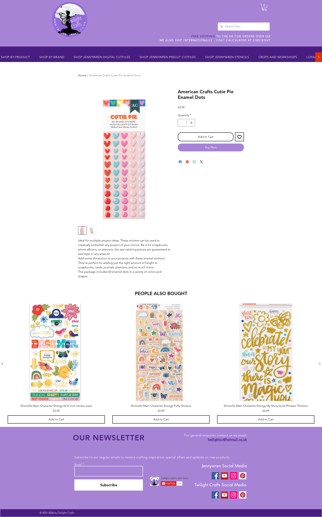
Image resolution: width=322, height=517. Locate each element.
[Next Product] (320, 363)
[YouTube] (224, 475)
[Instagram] (233, 475)
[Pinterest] (242, 475)
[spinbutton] (186, 122)
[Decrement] (181, 122)
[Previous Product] (2, 363)
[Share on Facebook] (180, 162)
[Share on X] (201, 162)
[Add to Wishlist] (239, 136)
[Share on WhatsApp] (194, 162)
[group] (161, 363)
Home (82, 75)
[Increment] (191, 122)
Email (78, 464)
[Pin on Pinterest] (187, 162)
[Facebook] (215, 475)
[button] (264, 7)
